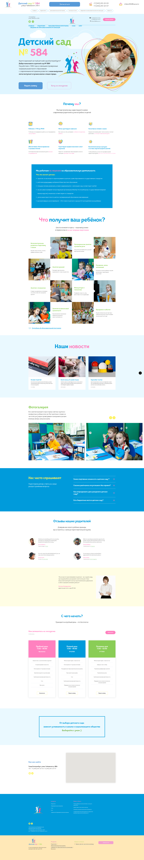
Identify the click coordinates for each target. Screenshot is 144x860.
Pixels (47, 546)
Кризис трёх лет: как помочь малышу (85, 844)
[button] (64, 4)
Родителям (43, 10)
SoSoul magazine (93, 559)
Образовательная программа (57, 10)
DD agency (93, 546)
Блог (80, 26)
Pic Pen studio (45, 559)
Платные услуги (73, 10)
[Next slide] (114, 417)
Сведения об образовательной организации (91, 10)
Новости (109, 10)
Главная (34, 10)
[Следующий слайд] (140, 373)
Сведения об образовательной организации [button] (45, 27)
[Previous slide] (110, 417)
